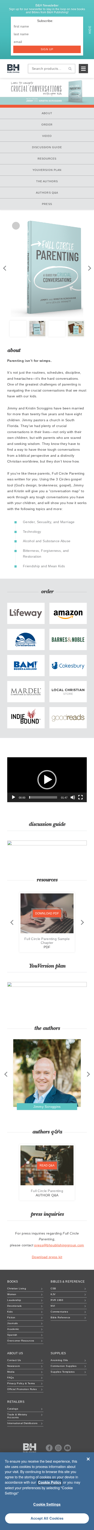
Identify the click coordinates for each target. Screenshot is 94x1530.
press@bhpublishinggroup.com (59, 1245)
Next (89, 268)
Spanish (12, 1334)
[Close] (88, 1459)
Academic (13, 1329)
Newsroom (13, 1366)
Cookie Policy (49, 1482)
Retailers (15, 1402)
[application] (47, 779)
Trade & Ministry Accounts (17, 1416)
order (47, 124)
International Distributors (22, 1423)
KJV (53, 1294)
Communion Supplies (63, 1366)
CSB (53, 1288)
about (47, 113)
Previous (4, 268)
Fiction (11, 1317)
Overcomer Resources (20, 1340)
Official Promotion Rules (22, 1389)
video (47, 135)
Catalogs (12, 1408)
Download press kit (47, 1257)
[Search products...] (70, 68)
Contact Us (14, 1360)
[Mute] (72, 797)
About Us (15, 1353)
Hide (90, 29)
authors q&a (47, 192)
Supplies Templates (62, 1371)
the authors (47, 181)
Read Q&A (47, 1165)
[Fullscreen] (80, 797)
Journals (12, 1323)
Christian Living (16, 1288)
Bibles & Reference (68, 1281)
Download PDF (47, 913)
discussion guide (47, 147)
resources (47, 158)
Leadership (14, 1300)
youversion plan (47, 169)
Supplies (58, 1353)
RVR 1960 (57, 1300)
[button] (47, 779)
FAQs (10, 1377)
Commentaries (59, 1311)
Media (11, 1371)
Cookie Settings (46, 1504)
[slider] (43, 797)
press (47, 204)
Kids (10, 1311)
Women (11, 1294)
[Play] (13, 797)
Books (12, 1281)
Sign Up (47, 49)
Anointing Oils (59, 1360)
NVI (53, 1306)
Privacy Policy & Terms (21, 1383)
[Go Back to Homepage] (29, 1448)
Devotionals (14, 1306)
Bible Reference (60, 1317)
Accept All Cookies (47, 1518)
